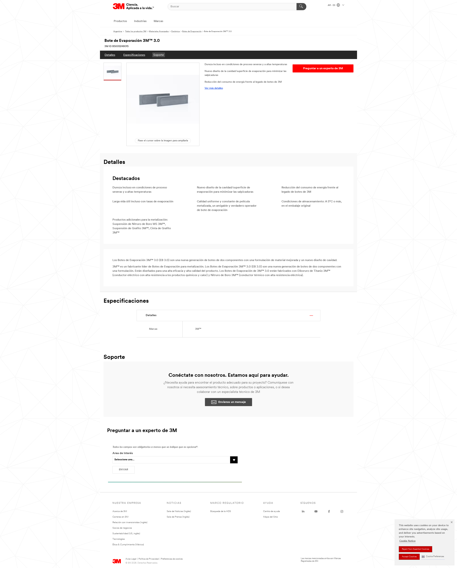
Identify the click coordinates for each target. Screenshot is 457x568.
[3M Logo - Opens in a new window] (133, 6)
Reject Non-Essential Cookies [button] (415, 549)
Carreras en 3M (120, 517)
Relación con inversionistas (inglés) (129, 522)
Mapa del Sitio (270, 517)
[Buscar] (301, 6)
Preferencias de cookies (172, 559)
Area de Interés (122, 453)
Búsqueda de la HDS (220, 511)
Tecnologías (118, 539)
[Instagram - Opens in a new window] (342, 511)
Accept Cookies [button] (409, 557)
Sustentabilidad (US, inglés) (126, 533)
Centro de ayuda (271, 511)
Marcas (158, 21)
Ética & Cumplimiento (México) (128, 544)
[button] (433, 557)
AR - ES (332, 5)
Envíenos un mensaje (232, 402)
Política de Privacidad (149, 559)
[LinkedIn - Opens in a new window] (303, 511)
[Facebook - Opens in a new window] (329, 511)
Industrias (140, 21)
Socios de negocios (122, 528)
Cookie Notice (407, 541)
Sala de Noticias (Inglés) (179, 511)
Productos (120, 21)
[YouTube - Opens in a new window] (316, 511)
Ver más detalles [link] (214, 88)
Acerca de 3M (119, 511)
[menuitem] (110, 54)
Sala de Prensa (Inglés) (178, 517)
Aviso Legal (130, 559)
